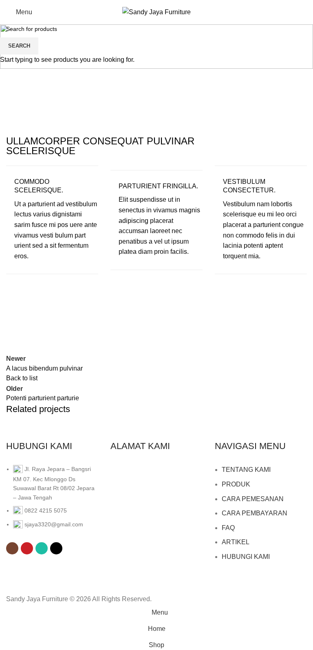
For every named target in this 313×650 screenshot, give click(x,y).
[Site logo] (156, 11)
